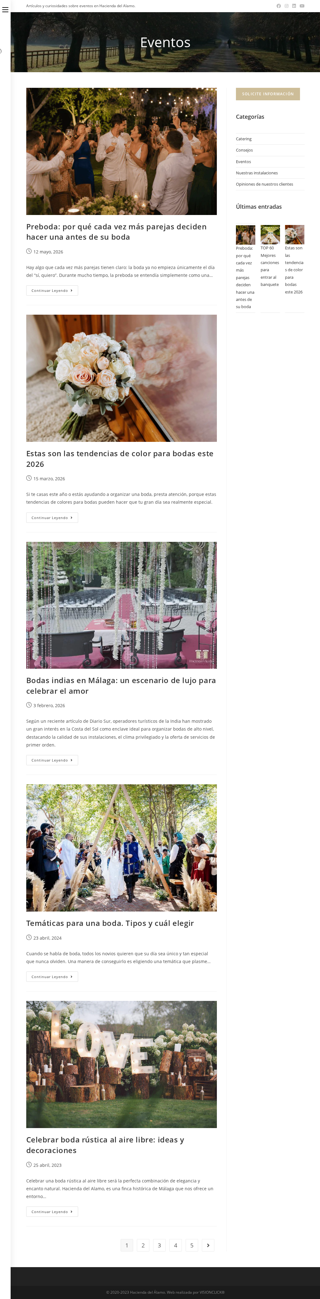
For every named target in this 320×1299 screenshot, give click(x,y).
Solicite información (268, 94)
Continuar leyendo (55, 291)
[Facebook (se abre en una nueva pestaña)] (279, 6)
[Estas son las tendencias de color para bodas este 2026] (294, 234)
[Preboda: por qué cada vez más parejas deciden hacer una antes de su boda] (245, 235)
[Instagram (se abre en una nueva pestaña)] (286, 6)
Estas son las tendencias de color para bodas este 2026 (294, 269)
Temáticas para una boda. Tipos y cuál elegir (110, 923)
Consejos (244, 150)
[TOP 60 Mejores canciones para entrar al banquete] (270, 234)
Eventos (243, 161)
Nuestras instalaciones (257, 173)
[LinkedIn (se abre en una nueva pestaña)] (294, 6)
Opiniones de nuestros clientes (264, 184)
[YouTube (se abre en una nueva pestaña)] (301, 6)
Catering (244, 139)
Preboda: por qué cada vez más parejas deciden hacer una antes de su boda (116, 231)
